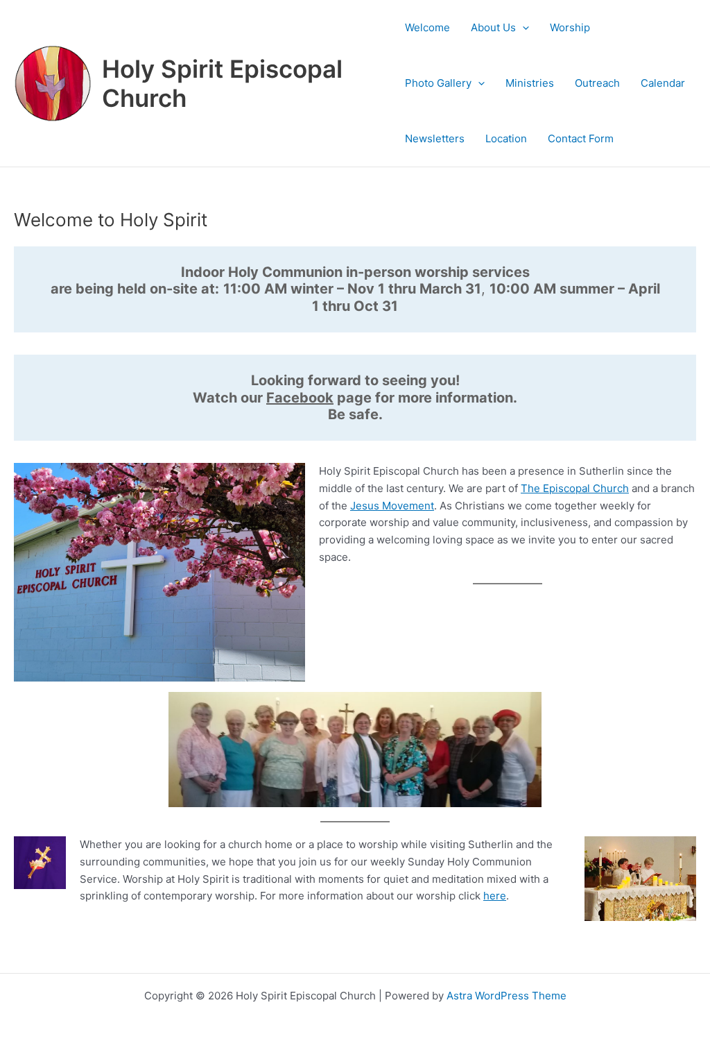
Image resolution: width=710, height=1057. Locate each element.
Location (506, 138)
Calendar (663, 83)
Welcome (427, 27)
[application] (522, 28)
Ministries (529, 83)
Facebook (300, 397)
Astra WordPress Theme (506, 995)
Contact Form (581, 138)
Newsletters (435, 138)
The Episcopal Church (575, 488)
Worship (570, 27)
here (494, 895)
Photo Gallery (438, 83)
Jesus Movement (392, 505)
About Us (493, 27)
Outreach (597, 83)
